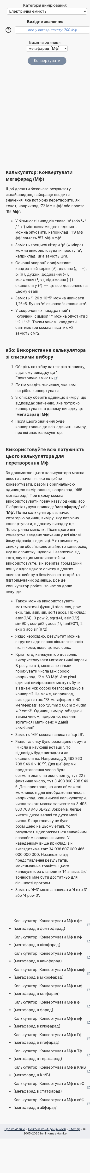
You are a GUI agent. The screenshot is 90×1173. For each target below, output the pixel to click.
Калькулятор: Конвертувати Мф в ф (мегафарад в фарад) (46, 1006)
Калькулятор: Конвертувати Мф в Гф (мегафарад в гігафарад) (47, 1039)
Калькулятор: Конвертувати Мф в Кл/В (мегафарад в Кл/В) (49, 1071)
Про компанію (15, 1129)
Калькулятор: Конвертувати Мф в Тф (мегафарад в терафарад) (47, 1055)
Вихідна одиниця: (45, 42)
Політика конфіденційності (47, 1129)
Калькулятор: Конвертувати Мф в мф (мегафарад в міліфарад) (48, 990)
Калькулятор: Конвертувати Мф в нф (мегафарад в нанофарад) (47, 957)
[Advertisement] (45, 117)
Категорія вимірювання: (45, 5)
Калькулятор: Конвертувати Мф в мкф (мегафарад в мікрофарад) (49, 973)
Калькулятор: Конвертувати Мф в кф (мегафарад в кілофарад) (47, 1022)
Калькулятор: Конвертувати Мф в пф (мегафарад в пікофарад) (47, 941)
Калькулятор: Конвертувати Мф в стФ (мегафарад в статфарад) (48, 1087)
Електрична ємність (34, 378)
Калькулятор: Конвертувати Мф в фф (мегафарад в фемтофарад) (47, 925)
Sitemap (74, 1129)
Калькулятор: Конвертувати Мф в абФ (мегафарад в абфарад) (48, 1104)
